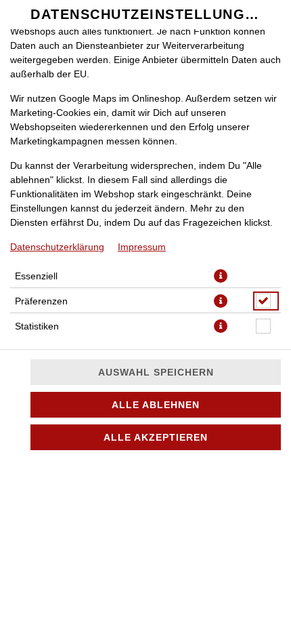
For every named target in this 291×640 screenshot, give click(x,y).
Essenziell (36, 276)
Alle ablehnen (156, 404)
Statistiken (37, 326)
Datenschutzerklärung (57, 246)
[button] (220, 276)
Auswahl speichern (156, 372)
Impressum (142, 246)
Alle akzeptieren (156, 437)
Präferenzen (41, 301)
